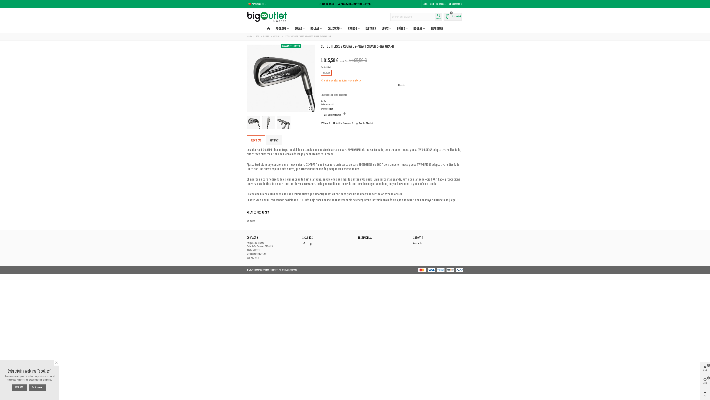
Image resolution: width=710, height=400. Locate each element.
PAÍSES (401, 28)
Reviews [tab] (274, 140)
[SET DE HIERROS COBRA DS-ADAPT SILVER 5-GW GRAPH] (310, 108)
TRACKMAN (437, 28)
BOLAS (298, 28)
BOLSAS (314, 28)
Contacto (417, 243)
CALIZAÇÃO (334, 28)
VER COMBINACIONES (332, 115)
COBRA (330, 109)
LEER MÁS (19, 387)
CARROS (352, 28)
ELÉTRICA (371, 28)
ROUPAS (417, 28)
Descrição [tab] (256, 140)
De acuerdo (37, 387)
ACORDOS (281, 28)
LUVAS (385, 28)
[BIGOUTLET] (267, 16)
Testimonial (365, 237)
